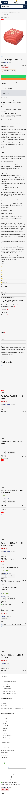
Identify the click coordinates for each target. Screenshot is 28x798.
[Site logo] (16, 2)
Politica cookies (4, 755)
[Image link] (13, 764)
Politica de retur (4, 752)
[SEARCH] (24, 6)
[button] (11, 452)
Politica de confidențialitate (7, 750)
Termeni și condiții (5, 747)
